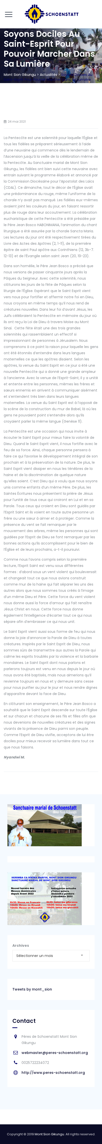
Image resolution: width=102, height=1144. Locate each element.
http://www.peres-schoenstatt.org (53, 1072)
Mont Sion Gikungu (49, 1134)
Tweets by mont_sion (32, 989)
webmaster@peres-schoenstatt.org (55, 1052)
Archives (20, 945)
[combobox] (51, 955)
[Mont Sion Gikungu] (51, 14)
